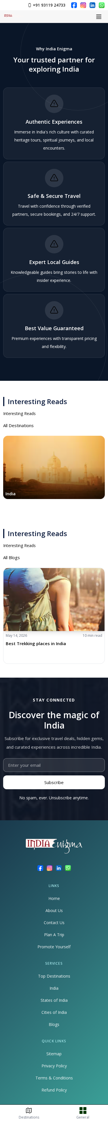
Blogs (54, 1024)
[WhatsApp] (102, 5)
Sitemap (54, 1053)
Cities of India (54, 1012)
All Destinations (18, 425)
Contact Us (54, 922)
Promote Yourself (54, 946)
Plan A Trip (54, 934)
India (54, 988)
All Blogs (11, 557)
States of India (54, 1000)
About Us (54, 910)
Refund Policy (54, 1090)
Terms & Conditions (54, 1078)
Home (54, 898)
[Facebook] (74, 5)
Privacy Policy (54, 1066)
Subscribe (54, 782)
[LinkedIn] (92, 5)
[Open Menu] (99, 16)
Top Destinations (54, 976)
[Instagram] (83, 5)
